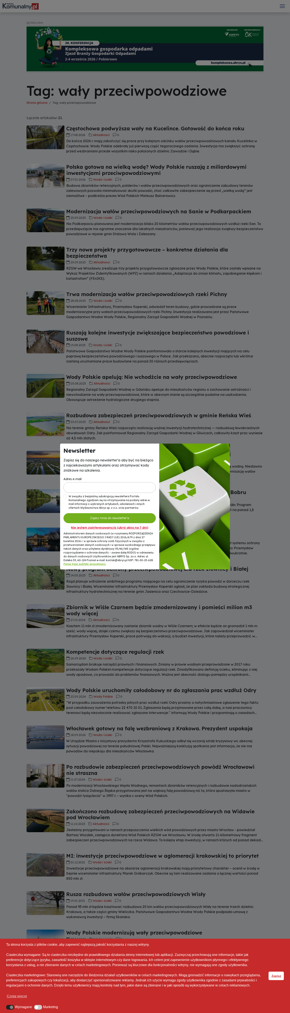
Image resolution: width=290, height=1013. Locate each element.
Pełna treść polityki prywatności (84, 564)
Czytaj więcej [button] (17, 996)
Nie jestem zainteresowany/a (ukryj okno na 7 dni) (109, 528)
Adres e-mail (72, 479)
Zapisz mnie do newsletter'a (109, 518)
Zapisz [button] (276, 976)
